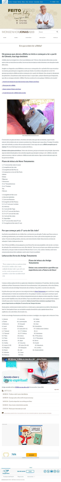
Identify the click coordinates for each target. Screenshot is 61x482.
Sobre (16, 37)
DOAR (30, 471)
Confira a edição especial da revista (30, 457)
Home (4, 37)
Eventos (10, 1)
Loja (57, 1)
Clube (27, 1)
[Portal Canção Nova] (5, 2)
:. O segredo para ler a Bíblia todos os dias (14, 93)
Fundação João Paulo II (8, 476)
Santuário (31, 1)
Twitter (48, 471)
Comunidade (36, 1)
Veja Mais (56, 389)
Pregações (42, 37)
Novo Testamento (40, 291)
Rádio (54, 1)
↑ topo (30, 467)
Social (41, 1)
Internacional (30, 476)
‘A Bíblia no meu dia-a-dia (22, 387)
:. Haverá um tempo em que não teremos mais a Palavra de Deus (20, 81)
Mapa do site (21, 476)
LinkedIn (58, 471)
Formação (15, 1)
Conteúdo (28, 37)
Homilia (55, 37)
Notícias (19, 1)
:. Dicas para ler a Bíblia (8, 85)
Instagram (55, 471)
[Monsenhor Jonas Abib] (30, 16)
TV (51, 1)
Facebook (45, 471)
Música (23, 1)
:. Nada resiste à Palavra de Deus (11, 89)
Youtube (51, 471)
